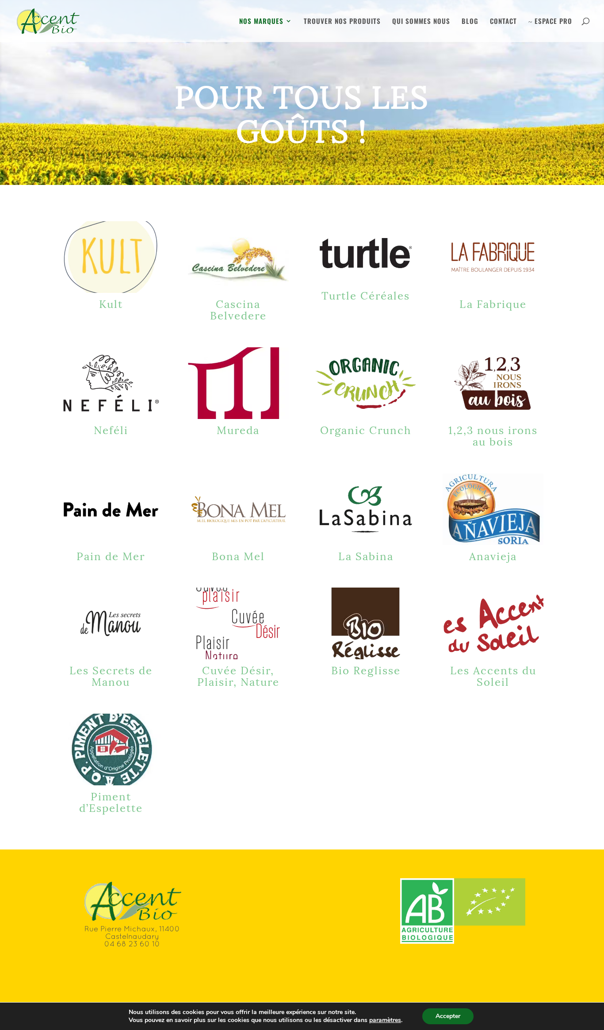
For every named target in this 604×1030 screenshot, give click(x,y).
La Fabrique (493, 303)
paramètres (385, 1020)
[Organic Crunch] (365, 383)
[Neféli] (111, 383)
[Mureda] (238, 383)
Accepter (448, 1016)
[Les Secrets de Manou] (111, 623)
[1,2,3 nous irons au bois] (493, 383)
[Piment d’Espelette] (111, 749)
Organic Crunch (365, 429)
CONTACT (503, 22)
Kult (111, 303)
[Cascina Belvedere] (238, 257)
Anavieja (493, 555)
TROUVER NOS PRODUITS (342, 22)
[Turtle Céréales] (365, 252)
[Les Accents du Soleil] (493, 623)
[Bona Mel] (238, 509)
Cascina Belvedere (238, 309)
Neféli (111, 429)
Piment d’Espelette (111, 801)
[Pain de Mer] (111, 509)
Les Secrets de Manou (111, 675)
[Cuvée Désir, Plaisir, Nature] (238, 623)
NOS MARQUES (261, 22)
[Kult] (111, 257)
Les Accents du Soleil (493, 675)
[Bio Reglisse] (365, 623)
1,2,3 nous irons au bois (493, 435)
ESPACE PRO (550, 22)
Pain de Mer (110, 555)
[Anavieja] (493, 509)
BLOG (470, 22)
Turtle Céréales (365, 295)
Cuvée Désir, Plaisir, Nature (238, 675)
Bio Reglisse (366, 669)
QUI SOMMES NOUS (421, 22)
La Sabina (366, 555)
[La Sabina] (365, 509)
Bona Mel (238, 555)
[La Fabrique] (493, 257)
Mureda (238, 429)
